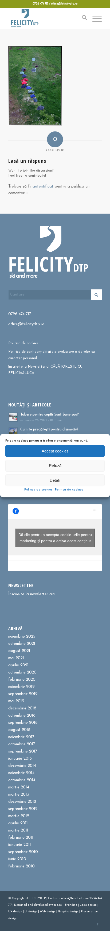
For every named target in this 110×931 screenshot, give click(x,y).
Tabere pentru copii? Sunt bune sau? (49, 414)
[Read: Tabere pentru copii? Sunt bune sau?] (13, 417)
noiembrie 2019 (21, 687)
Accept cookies (55, 451)
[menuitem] (82, 18)
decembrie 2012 (22, 802)
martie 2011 (18, 831)
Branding (71, 905)
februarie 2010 (21, 866)
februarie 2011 (20, 838)
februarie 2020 (22, 680)
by (50, 905)
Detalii (55, 480)
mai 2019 (16, 701)
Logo (83, 905)
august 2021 (19, 651)
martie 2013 (18, 795)
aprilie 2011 (18, 823)
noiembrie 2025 (21, 637)
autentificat (43, 187)
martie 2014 (18, 787)
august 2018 (19, 730)
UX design (15, 911)
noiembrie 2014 (21, 773)
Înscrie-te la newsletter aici (31, 594)
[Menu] (94, 18)
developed (41, 905)
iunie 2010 (17, 859)
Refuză (55, 465)
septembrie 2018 (23, 723)
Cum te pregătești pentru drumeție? (49, 429)
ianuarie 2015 (20, 759)
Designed (20, 905)
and (30, 905)
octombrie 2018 (22, 716)
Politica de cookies (38, 489)
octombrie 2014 (21, 780)
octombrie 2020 (22, 673)
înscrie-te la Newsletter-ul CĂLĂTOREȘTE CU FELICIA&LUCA (45, 370)
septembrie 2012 (22, 809)
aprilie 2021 (18, 665)
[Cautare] (82, 18)
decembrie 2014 (22, 766)
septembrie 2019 (23, 694)
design (92, 905)
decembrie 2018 (22, 708)
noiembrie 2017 (21, 737)
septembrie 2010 (23, 852)
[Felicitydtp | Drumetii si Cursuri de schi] (45, 18)
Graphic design (68, 911)
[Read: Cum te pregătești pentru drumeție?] (13, 432)
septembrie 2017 (22, 752)
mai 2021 (16, 658)
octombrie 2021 (21, 644)
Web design (48, 911)
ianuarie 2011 (19, 845)
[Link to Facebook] (98, 924)
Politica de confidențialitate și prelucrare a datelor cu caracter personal (51, 355)
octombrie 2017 (21, 744)
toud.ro (57, 905)
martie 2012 (18, 816)
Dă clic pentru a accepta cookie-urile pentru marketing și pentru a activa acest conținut (55, 538)
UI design (31, 911)
